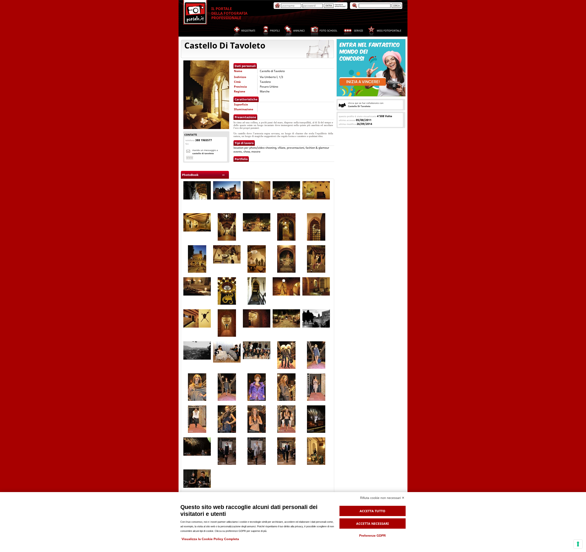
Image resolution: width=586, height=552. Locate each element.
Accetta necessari (372, 523)
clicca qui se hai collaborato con (365, 104)
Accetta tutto (372, 511)
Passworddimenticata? (340, 5)
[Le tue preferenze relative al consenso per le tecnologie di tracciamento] (578, 544)
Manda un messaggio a (205, 151)
